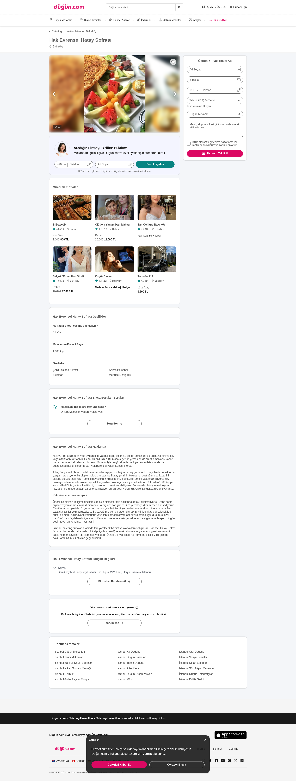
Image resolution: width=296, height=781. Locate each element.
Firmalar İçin (240, 6)
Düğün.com (58, 718)
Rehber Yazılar (121, 20)
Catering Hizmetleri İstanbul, (68, 31)
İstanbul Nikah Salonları (193, 662)
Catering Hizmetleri (81, 718)
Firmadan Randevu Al (112, 581)
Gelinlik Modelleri (172, 20)
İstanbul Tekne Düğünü (130, 662)
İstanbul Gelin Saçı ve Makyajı (72, 679)
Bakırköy (91, 31)
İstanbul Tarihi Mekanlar (68, 657)
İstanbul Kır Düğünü (128, 651)
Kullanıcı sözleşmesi (204, 142)
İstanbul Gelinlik (63, 674)
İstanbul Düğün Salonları (131, 657)
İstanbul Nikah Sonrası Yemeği (72, 668)
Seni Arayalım (155, 164)
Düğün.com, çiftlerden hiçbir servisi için (114, 171)
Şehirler (217, 748)
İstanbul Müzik (125, 679)
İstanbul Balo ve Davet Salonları (73, 662)
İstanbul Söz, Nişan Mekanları (196, 668)
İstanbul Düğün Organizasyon (134, 674)
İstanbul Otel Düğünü (191, 651)
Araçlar (197, 20)
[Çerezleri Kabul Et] (205, 739)
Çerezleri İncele (177, 764)
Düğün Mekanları (63, 20)
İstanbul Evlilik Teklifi (191, 679)
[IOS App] (230, 735)
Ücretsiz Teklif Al (217, 153)
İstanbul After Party (128, 668)
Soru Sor (112, 423)
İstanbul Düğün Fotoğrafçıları (196, 674)
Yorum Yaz (112, 622)
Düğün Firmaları (93, 20)
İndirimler (146, 20)
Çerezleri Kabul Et (119, 764)
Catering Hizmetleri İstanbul (113, 718)
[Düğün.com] (69, 7)
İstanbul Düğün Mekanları (69, 651)
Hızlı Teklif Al (219, 20)
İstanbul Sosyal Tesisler (193, 657)
